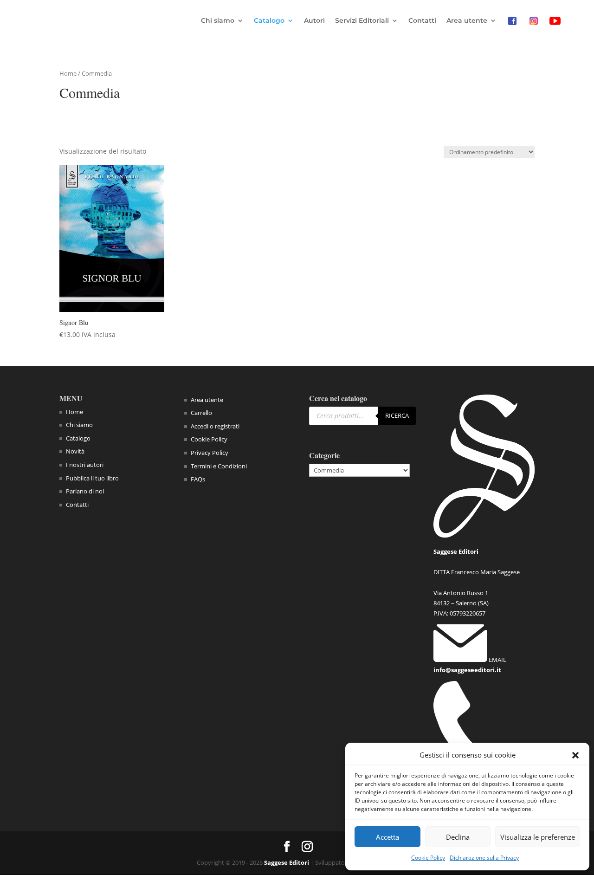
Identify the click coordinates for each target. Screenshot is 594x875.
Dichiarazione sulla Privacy (484, 858)
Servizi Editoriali (362, 21)
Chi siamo (217, 21)
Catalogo (269, 21)
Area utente (466, 21)
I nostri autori (84, 464)
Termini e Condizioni (219, 466)
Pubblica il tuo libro (92, 478)
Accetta (387, 837)
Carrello (201, 412)
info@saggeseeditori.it (467, 670)
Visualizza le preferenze (537, 837)
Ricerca (397, 415)
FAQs (198, 479)
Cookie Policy (428, 858)
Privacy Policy (209, 452)
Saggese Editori (286, 862)
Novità (75, 451)
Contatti (422, 21)
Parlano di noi (85, 491)
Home (68, 73)
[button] (575, 755)
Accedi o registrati (215, 426)
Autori (314, 21)
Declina (458, 837)
